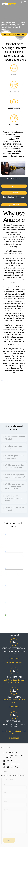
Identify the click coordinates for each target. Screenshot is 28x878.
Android (15, 193)
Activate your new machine (14, 34)
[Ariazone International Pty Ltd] (8, 4)
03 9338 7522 (14, 658)
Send (9, 840)
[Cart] (21, 2)
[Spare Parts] (14, 121)
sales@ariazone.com (14, 663)
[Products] (14, 71)
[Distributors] (14, 88)
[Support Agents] (14, 104)
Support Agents (14, 108)
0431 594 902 (14, 738)
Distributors (14, 91)
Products (14, 74)
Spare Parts (14, 125)
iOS (15, 186)
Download (15, 204)
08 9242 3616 (14, 707)
